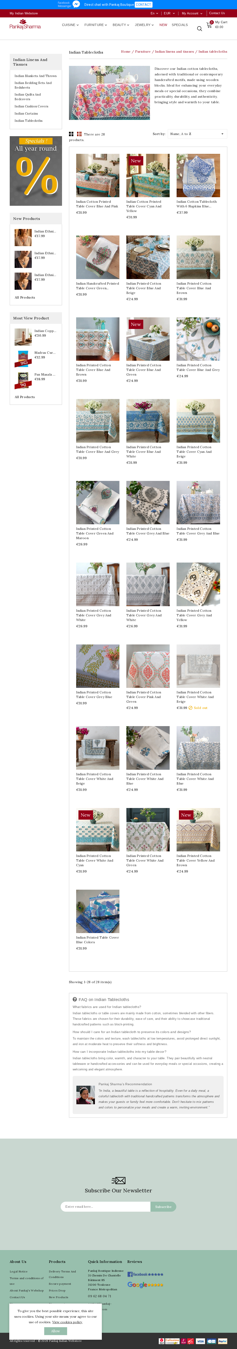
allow (55, 1331)
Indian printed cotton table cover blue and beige (143, 288)
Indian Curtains (26, 114)
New (163, 25)
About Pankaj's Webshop (27, 1290)
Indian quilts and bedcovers (28, 97)
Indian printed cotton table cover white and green (144, 860)
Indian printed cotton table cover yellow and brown (195, 860)
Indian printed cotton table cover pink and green (143, 697)
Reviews (134, 1261)
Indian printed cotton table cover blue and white (143, 451)
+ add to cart (93, 176)
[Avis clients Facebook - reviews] (145, 1273)
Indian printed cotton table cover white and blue (144, 779)
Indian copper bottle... (45, 331)
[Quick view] (102, 176)
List (79, 134)
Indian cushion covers (31, 106)
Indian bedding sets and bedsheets (33, 85)
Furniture (96, 25)
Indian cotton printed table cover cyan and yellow (143, 206)
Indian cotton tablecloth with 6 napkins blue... (197, 204)
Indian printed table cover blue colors (97, 939)
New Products (59, 1297)
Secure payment (60, 1283)
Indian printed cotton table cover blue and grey (198, 367)
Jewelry (145, 25)
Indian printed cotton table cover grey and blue (147, 531)
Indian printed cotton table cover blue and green (143, 370)
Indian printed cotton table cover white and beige (195, 697)
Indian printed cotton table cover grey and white (93, 615)
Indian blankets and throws (36, 76)
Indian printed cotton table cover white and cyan (94, 860)
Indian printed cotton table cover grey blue (94, 694)
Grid (71, 134)
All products (25, 297)
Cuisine (71, 25)
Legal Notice (19, 1271)
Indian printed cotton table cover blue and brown (194, 288)
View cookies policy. (67, 1322)
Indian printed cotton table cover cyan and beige (194, 451)
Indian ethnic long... (45, 231)
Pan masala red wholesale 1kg (45, 374)
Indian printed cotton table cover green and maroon (94, 533)
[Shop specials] (36, 171)
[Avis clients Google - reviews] (145, 1284)
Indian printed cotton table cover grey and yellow (194, 615)
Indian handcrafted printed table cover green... (97, 285)
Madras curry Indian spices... (45, 353)
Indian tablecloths (29, 121)
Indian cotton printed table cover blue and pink (97, 204)
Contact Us (17, 1297)
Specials (180, 25)
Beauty (121, 25)
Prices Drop (57, 1290)
